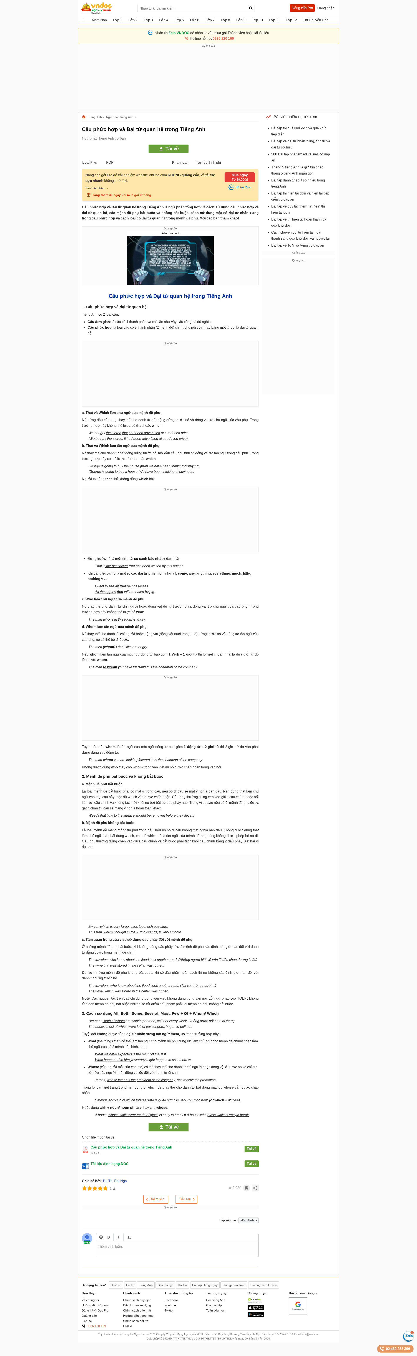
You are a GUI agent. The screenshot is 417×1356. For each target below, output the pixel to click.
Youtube (170, 1305)
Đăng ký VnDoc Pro (95, 1310)
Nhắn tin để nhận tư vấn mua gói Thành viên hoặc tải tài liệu (212, 33)
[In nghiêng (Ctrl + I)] (118, 1237)
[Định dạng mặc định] (128, 1237)
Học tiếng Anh (215, 1300)
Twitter (169, 1310)
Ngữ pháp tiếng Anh (119, 117)
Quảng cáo (89, 1315)
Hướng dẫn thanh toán (138, 1315)
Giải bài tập (214, 1305)
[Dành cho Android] (256, 1316)
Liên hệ (87, 1321)
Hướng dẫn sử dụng (95, 1305)
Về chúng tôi (90, 1300)
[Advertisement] (208, 78)
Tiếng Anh (95, 117)
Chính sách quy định (137, 1300)
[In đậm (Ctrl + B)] (108, 1237)
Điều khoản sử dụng (137, 1305)
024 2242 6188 (284, 1334)
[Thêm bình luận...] (177, 1249)
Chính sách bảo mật (137, 1310)
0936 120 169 (96, 1326)
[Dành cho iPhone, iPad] (256, 1309)
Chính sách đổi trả (135, 1321)
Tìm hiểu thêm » (96, 188)
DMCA (127, 1326)
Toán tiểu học (215, 1310)
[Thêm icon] (101, 1237)
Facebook (171, 1300)
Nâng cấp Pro (302, 8)
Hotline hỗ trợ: (212, 38)
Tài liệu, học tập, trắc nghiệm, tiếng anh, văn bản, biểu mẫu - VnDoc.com (107, 8)
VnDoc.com (84, 117)
